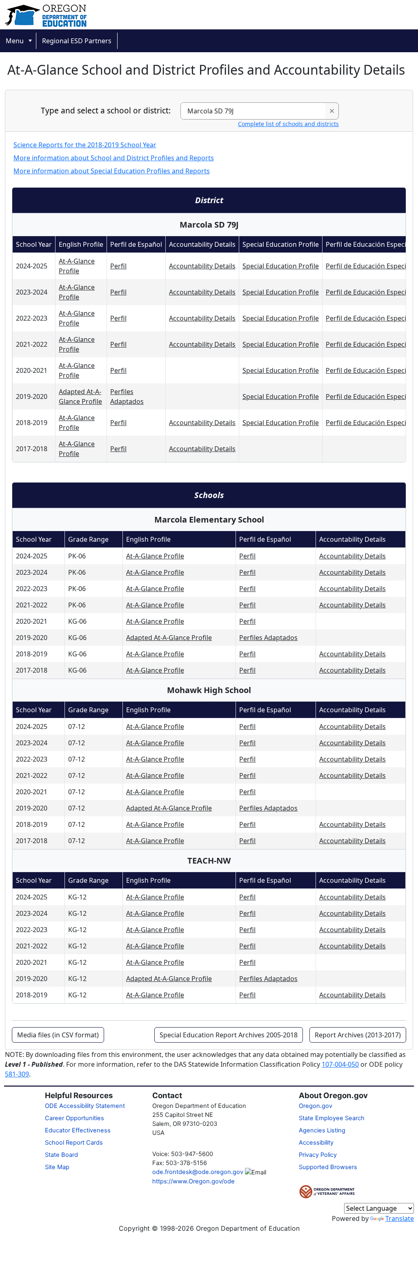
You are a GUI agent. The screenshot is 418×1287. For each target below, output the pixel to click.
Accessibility (316, 1142)
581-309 (17, 1074)
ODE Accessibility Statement (85, 1106)
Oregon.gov (315, 1106)
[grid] (214, 349)
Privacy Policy (318, 1155)
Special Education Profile (280, 265)
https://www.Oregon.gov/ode (193, 1181)
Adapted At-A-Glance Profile (169, 637)
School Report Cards (74, 1142)
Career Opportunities (74, 1118)
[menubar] (209, 40)
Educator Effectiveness (78, 1130)
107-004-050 (340, 1064)
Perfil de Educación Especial (368, 265)
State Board (61, 1155)
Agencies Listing (322, 1130)
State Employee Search (332, 1118)
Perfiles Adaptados (268, 637)
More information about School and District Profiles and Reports (113, 157)
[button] (331, 110)
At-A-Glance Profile (155, 556)
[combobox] (253, 111)
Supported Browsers (328, 1167)
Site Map (57, 1167)
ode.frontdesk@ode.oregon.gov (197, 1172)
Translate (399, 1218)
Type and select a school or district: (106, 110)
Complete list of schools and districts (288, 124)
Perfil (118, 265)
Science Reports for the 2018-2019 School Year (84, 144)
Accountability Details (202, 265)
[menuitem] (18, 41)
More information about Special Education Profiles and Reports (111, 170)
